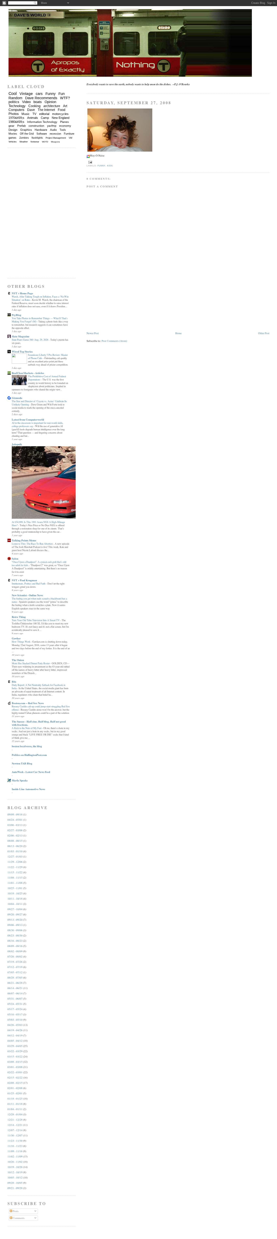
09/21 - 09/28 (15, 1188)
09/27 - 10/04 (15, 909)
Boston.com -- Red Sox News (28, 703)
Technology (17, 106)
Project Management (56, 138)
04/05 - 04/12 (15, 1040)
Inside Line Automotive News (28, 789)
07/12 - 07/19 (15, 967)
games (12, 137)
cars (39, 94)
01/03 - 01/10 (15, 851)
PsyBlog (16, 315)
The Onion (18, 660)
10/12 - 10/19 (15, 1172)
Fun (61, 94)
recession (55, 133)
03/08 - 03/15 (15, 1062)
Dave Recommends (41, 98)
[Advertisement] (117, 302)
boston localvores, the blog (27, 746)
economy (65, 125)
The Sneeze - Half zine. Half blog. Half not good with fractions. (39, 723)
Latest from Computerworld (28, 419)
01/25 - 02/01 (15, 1093)
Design (13, 129)
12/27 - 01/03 (15, 856)
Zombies (24, 137)
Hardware (41, 129)
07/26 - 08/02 (15, 956)
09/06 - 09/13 (15, 925)
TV (34, 114)
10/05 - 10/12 (15, 1177)
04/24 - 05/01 (15, 819)
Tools (63, 129)
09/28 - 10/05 (15, 1183)
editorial (44, 114)
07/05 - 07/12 (15, 972)
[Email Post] (90, 162)
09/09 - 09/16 (15, 814)
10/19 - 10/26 (15, 1167)
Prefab (21, 125)
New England (60, 117)
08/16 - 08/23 (15, 941)
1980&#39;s (16, 121)
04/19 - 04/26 (15, 1030)
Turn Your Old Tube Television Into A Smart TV (36, 620)
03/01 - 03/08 (15, 1067)
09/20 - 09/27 (15, 914)
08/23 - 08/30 (15, 935)
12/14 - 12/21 (15, 1125)
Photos (14, 114)
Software (42, 133)
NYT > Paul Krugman (24, 580)
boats (37, 102)
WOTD (45, 142)
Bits (14, 681)
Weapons (55, 142)
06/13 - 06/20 (15, 846)
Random (15, 98)
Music (25, 114)
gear (11, 125)
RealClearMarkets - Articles (28, 373)
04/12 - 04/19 (15, 1035)
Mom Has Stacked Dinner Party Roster (31, 663)
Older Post (263, 333)
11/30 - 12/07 (15, 1135)
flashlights (37, 137)
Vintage (26, 93)
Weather (23, 141)
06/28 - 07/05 (15, 977)
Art (65, 106)
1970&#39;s (16, 117)
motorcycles (60, 114)
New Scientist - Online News (27, 595)
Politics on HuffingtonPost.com (29, 755)
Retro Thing (19, 617)
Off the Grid (27, 133)
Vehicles (13, 141)
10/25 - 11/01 (15, 888)
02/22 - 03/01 (15, 1072)
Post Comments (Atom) (114, 341)
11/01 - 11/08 (15, 883)
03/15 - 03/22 (15, 1056)
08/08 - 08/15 (15, 841)
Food (61, 110)
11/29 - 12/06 (15, 862)
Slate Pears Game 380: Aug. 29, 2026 (30, 339)
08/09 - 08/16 (15, 946)
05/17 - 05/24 (15, 1009)
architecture (51, 106)
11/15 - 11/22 (15, 872)
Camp (45, 117)
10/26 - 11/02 (15, 1162)
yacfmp (51, 125)
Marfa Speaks (20, 780)
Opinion (50, 102)
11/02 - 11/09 (15, 1156)
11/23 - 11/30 (15, 1140)
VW (70, 138)
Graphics (26, 129)
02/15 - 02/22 (15, 1077)
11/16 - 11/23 (15, 1146)
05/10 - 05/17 (15, 1014)
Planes (64, 121)
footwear (35, 141)
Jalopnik (17, 444)
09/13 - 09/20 (15, 919)
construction (36, 125)
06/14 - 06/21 (15, 988)
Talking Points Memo (24, 540)
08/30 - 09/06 (15, 930)
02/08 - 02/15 (15, 1083)
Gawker (16, 638)
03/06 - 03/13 (15, 825)
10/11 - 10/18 (15, 898)
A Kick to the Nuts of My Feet (27, 728)
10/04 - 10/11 (15, 904)
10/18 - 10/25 (15, 893)
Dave (31, 110)
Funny (101, 166)
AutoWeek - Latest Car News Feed (31, 772)
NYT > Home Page (22, 293)
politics (14, 102)
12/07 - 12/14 (15, 1130)
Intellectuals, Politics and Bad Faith (29, 583)
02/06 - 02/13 (15, 835)
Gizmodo (17, 398)
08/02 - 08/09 (15, 951)
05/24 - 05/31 (15, 1004)
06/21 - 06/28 (15, 983)
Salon (15, 558)
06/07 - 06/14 (15, 993)
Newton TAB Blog (22, 763)
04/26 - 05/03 (15, 1025)
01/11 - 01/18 (15, 1104)
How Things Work (21, 641)
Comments (18, 1218)
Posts (15, 1211)
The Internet (46, 110)
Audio (53, 129)
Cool (13, 93)
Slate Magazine (20, 336)
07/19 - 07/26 (15, 962)
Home (178, 333)
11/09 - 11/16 (15, 1151)
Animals (32, 117)
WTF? (65, 98)
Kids (110, 166)
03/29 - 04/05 (15, 1046)
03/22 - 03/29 (15, 1051)
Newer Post (93, 333)
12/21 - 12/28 (15, 1119)
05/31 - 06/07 (15, 998)
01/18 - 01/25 (15, 1098)
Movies (13, 133)
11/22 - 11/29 (15, 867)
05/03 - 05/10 (15, 1019)
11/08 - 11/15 (15, 877)
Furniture (69, 133)
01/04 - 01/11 (15, 1109)
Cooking (34, 106)
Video (26, 102)
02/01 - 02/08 (15, 1088)
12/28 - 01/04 (15, 1114)
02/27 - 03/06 (15, 830)
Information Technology (42, 121)
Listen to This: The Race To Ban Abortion (32, 543)
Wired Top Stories (22, 351)
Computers (16, 110)
